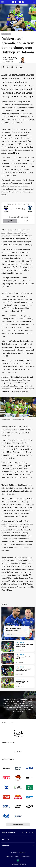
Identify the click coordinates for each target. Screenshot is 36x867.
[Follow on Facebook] (26, 832)
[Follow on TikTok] (23, 832)
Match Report (6, 34)
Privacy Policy (22, 852)
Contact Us (17, 856)
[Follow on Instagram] (33, 832)
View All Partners (18, 824)
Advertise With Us (26, 856)
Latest (26, 221)
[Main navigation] (2, 2)
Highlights (10, 221)
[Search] (33, 2)
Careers (7, 856)
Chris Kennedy (9, 57)
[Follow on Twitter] (29, 832)
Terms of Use (14, 852)
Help (12, 856)
